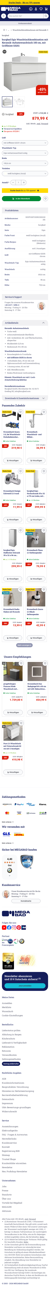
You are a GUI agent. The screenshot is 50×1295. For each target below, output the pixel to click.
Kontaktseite (26, 901)
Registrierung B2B (10, 1151)
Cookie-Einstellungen (12, 1015)
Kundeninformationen (13, 1082)
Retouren (6, 1050)
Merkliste (6, 1007)
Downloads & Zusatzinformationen (22, 398)
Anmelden (7, 1003)
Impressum (7, 1103)
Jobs (4, 1186)
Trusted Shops (9, 1159)
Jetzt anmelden (25, 986)
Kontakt (6, 1146)
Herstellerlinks (9, 1138)
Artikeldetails (11, 322)
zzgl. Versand (30, 1219)
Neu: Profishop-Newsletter (14, 1171)
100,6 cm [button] (7, 163)
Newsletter (7, 1167)
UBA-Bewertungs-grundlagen (16, 1107)
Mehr (42, 1237)
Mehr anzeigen (24, 645)
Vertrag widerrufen (11, 1064)
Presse (5, 1190)
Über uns (6, 1198)
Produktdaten (12, 210)
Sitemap (6, 1155)
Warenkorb (7, 1011)
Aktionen (6, 1211)
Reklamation (8, 1046)
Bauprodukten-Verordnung (15, 1087)
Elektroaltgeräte (10, 1130)
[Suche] (45, 16)
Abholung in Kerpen (12, 1034)
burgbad (5, 35)
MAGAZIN (7, 1206)
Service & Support (13, 297)
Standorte (7, 1194)
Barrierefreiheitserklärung (15, 1095)
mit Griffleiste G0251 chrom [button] (14, 143)
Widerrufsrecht (9, 1111)
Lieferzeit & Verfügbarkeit (14, 1042)
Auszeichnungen (10, 1126)
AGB (4, 1078)
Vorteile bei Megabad (12, 1202)
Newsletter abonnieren (22, 978)
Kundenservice (9, 1142)
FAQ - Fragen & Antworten (15, 1134)
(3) (39, 978)
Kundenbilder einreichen (14, 1163)
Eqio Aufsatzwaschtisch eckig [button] (15, 153)
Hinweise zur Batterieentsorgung (18, 1091)
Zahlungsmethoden (11, 1059)
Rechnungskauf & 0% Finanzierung (25, 23)
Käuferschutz (8, 1038)
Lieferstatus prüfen (11, 1030)
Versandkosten (9, 1055)
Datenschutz (8, 1099)
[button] (7, 114)
